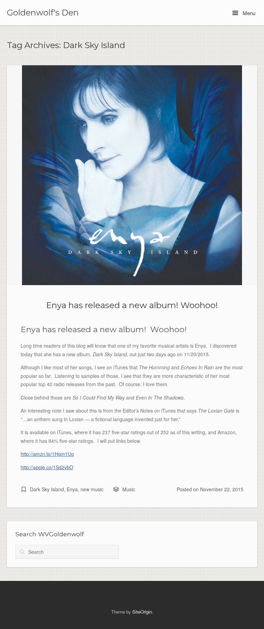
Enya (72, 489)
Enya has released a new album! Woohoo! (132, 305)
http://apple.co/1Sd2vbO (47, 467)
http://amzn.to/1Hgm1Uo (47, 453)
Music (128, 489)
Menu (248, 12)
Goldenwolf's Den (43, 13)
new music (91, 489)
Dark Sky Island (47, 489)
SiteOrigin (142, 611)
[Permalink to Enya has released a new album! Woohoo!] (132, 175)
